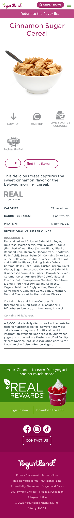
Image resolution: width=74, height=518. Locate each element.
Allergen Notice (37, 497)
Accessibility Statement (25, 486)
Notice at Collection (51, 491)
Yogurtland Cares (53, 486)
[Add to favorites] (10, 163)
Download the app (50, 410)
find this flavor (39, 164)
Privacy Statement (27, 475)
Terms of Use (50, 475)
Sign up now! (20, 410)
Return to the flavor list (39, 14)
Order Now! (52, 4)
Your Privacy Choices (24, 491)
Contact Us (37, 440)
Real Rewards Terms (25, 480)
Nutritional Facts (51, 480)
